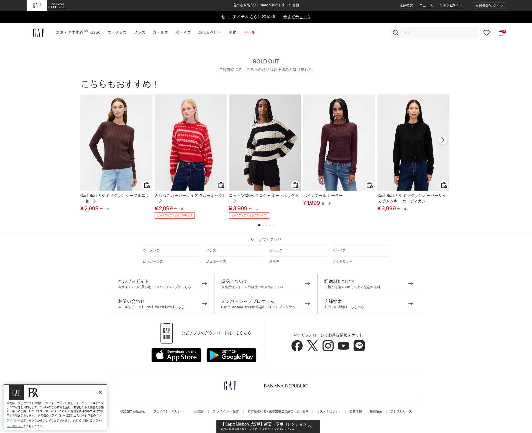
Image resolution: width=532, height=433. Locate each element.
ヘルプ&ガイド (450, 5)
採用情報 (376, 412)
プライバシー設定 (226, 412)
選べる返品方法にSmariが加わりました (266, 5)
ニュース (426, 5)
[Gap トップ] (35, 33)
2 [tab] (263, 225)
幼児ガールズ (153, 262)
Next (442, 139)
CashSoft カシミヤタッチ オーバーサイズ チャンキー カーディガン (411, 198)
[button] (489, 5)
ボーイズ (339, 251)
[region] (55, 407)
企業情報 (355, 412)
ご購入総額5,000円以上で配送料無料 (352, 287)
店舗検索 (406, 5)
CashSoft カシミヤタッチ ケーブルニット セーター (114, 198)
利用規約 (198, 412)
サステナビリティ (329, 412)
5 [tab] (273, 225)
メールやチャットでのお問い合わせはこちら (151, 307)
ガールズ (276, 251)
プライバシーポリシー (168, 412)
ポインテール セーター (323, 195)
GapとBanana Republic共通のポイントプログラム (258, 307)
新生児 (274, 262)
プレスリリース (401, 412)
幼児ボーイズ (216, 262)
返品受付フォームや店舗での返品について (252, 287)
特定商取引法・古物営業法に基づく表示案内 (277, 412)
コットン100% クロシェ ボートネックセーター (264, 198)
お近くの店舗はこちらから (344, 307)
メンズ (211, 251)
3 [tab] (266, 225)
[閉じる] (100, 392)
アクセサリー (342, 262)
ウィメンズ (151, 251)
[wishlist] (486, 32)
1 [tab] (259, 225)
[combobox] (434, 32)
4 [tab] (269, 225)
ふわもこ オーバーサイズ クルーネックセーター (190, 198)
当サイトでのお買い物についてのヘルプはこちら (154, 287)
